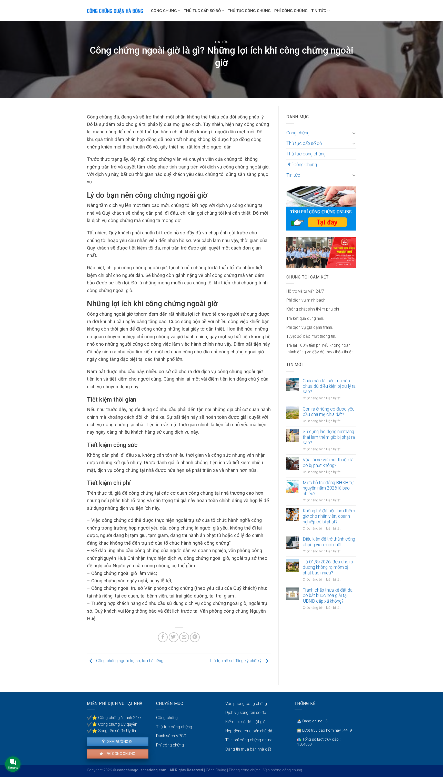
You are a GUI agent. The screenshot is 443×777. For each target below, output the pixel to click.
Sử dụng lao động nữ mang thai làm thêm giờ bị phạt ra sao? (329, 437)
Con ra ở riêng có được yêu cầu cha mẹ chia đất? (329, 411)
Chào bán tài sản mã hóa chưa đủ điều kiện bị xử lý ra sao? (329, 386)
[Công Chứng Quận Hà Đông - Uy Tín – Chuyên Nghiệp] (115, 10)
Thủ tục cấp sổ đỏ (202, 10)
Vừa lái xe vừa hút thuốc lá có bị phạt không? (328, 462)
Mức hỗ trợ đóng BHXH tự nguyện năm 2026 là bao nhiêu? (328, 488)
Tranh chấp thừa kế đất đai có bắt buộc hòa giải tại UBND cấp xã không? (328, 595)
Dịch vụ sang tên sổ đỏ (245, 712)
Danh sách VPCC (171, 735)
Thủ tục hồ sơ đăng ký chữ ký (236, 661)
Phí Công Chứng (291, 10)
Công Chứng (216, 770)
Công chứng (164, 10)
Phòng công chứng (244, 770)
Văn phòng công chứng (246, 703)
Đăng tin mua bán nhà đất (248, 749)
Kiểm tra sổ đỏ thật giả (245, 721)
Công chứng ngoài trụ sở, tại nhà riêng (129, 661)
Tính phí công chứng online (249, 740)
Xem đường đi (119, 742)
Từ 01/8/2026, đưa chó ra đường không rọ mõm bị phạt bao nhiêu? (328, 567)
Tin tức (318, 10)
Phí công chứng (120, 754)
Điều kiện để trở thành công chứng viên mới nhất (329, 541)
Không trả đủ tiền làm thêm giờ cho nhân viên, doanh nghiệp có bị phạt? (329, 516)
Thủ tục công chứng (249, 10)
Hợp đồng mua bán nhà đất (249, 731)
